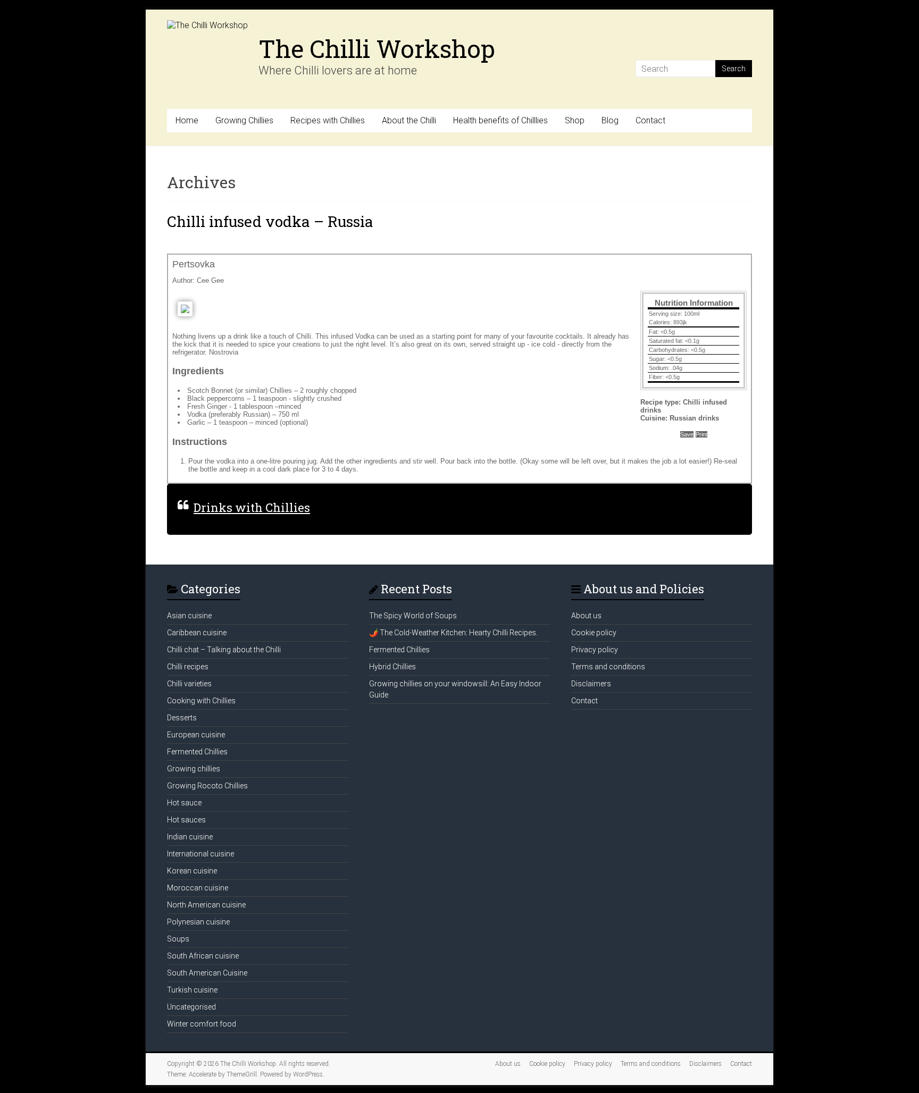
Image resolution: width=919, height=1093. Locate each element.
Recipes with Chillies (327, 120)
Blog (610, 120)
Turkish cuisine (192, 990)
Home (187, 120)
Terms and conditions (608, 666)
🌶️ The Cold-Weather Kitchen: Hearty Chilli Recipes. (453, 632)
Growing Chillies (244, 120)
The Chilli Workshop (376, 48)
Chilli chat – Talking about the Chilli (224, 649)
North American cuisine (206, 905)
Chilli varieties (189, 683)
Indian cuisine (190, 837)
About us (586, 615)
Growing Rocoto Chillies (207, 785)
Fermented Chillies (197, 751)
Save (687, 434)
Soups (178, 939)
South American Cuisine (207, 973)
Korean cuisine (192, 871)
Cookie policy (593, 632)
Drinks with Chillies (252, 507)
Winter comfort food (201, 1024)
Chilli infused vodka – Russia (270, 221)
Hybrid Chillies (392, 666)
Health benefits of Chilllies (500, 120)
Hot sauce (184, 802)
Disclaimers (591, 683)
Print (701, 434)
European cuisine (196, 734)
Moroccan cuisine (197, 888)
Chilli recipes (187, 666)
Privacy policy (594, 649)
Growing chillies (193, 768)
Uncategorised (191, 1007)
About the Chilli (409, 120)
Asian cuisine (189, 615)
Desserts (182, 717)
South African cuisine (203, 956)
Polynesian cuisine (198, 922)
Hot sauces (186, 819)
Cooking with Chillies (201, 700)
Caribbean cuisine (197, 632)
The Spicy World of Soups (413, 615)
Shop (574, 120)
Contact (650, 120)
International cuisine (200, 854)
